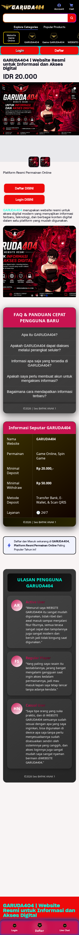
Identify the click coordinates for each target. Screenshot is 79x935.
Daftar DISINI (24, 188)
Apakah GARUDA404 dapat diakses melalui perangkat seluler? (39, 348)
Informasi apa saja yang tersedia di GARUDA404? (39, 363)
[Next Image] (76, 122)
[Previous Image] (3, 122)
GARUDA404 (12, 210)
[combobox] (35, 18)
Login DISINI (24, 199)
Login (20, 50)
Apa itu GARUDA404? (39, 335)
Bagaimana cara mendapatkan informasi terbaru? (39, 394)
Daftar (59, 50)
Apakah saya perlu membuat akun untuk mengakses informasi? (39, 378)
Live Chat (65, 930)
